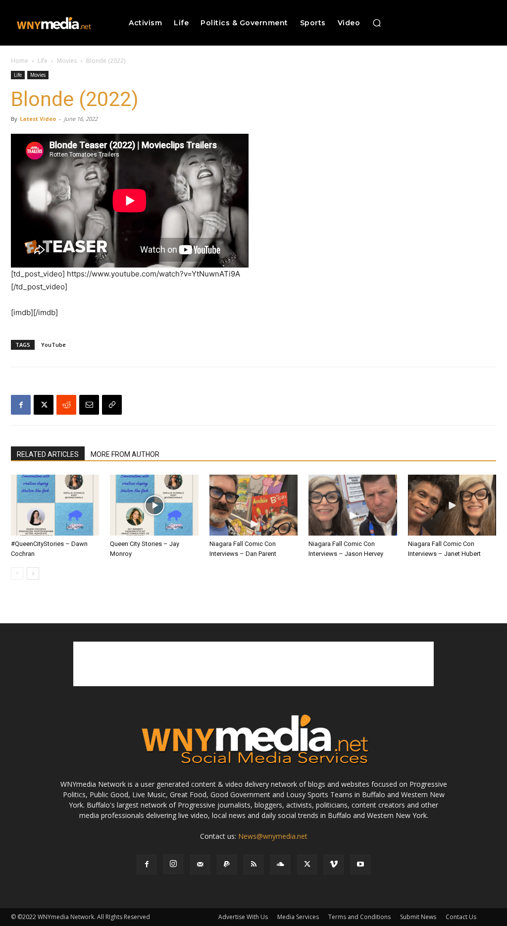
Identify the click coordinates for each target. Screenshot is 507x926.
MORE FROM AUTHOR (125, 454)
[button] (377, 23)
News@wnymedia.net (272, 836)
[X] (43, 405)
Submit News (418, 917)
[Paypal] (227, 864)
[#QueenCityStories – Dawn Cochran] (55, 505)
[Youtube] (360, 864)
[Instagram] (173, 864)
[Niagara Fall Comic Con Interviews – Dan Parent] (253, 505)
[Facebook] (21, 405)
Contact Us (461, 917)
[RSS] (253, 864)
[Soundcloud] (280, 864)
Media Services (298, 917)
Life (43, 60)
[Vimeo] (334, 864)
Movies (67, 60)
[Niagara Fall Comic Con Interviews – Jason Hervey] (352, 505)
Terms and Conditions (359, 917)
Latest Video (38, 118)
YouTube (53, 344)
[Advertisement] (253, 664)
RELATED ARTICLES (48, 454)
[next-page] (33, 573)
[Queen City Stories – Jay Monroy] (154, 505)
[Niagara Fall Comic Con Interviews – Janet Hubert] (452, 505)
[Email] (89, 405)
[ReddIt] (66, 405)
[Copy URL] (112, 405)
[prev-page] (17, 573)
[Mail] (200, 864)
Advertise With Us (243, 917)
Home (19, 60)
